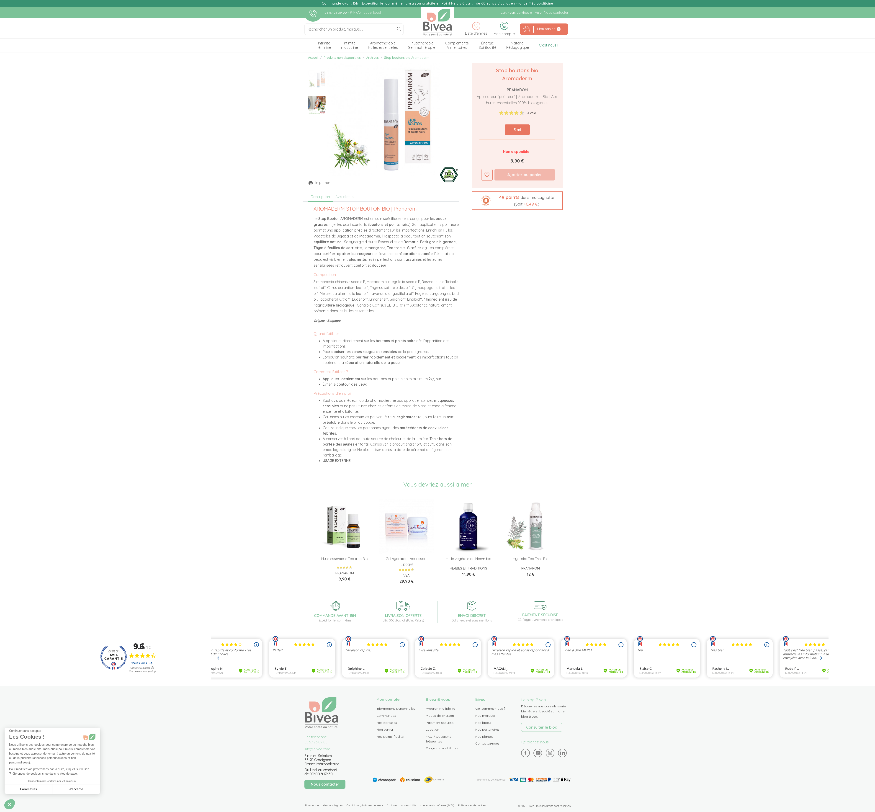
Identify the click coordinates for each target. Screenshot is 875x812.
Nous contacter (556, 12)
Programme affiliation (442, 748)
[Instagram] (550, 752)
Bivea (437, 22)
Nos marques (485, 716)
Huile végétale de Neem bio (468, 558)
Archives (392, 805)
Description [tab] (320, 196)
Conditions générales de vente (365, 805)
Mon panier (384, 729)
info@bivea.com (317, 749)
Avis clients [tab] (344, 196)
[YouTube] (537, 752)
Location (432, 729)
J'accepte (76, 789)
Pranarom (517, 89)
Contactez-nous (487, 743)
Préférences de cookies (472, 805)
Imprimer (322, 182)
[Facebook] (525, 752)
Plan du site (311, 805)
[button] (517, 200)
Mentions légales (332, 805)
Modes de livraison (440, 716)
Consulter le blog (541, 727)
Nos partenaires (487, 729)
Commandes (386, 716)
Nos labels (483, 723)
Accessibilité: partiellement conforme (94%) (427, 805)
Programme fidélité (440, 708)
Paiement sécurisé (439, 723)
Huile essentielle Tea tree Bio (344, 558)
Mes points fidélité (390, 737)
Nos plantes (484, 737)
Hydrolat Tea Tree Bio (530, 558)
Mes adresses (386, 723)
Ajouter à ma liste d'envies (487, 175)
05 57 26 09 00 (336, 12)
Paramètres (28, 789)
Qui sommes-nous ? (490, 708)
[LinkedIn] (562, 752)
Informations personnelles (395, 708)
